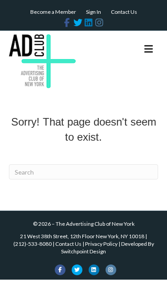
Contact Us (124, 11)
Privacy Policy (101, 243)
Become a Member (53, 11)
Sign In (93, 11)
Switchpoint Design (83, 251)
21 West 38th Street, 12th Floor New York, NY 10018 (82, 236)
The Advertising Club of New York (95, 223)
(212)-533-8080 (32, 243)
